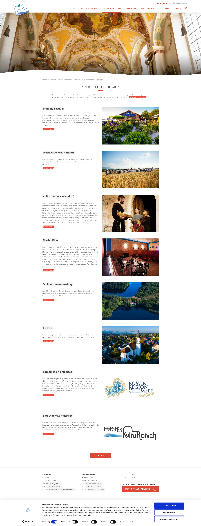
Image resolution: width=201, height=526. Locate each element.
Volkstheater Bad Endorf (58, 196)
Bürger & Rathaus (181, 3)
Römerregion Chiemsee (57, 371)
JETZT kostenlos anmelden (138, 489)
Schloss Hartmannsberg (58, 284)
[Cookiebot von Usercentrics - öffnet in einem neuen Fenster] (28, 521)
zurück (100, 455)
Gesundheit (131, 9)
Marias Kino (50, 240)
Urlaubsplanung (89, 9)
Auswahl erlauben (169, 512)
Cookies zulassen (169, 505)
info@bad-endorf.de (96, 489)
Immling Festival (53, 108)
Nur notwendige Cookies (169, 519)
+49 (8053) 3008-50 (94, 483)
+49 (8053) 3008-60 (94, 486)
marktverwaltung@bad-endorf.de (62, 489)
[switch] (75, 521)
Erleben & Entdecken (111, 9)
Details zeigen (125, 522)
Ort (75, 9)
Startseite (45, 80)
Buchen (177, 9)
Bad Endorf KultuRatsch (58, 415)
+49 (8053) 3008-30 (54, 486)
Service (166, 9)
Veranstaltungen (149, 9)
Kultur (84, 80)
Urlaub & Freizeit (164, 3)
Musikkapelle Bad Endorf (58, 152)
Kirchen (48, 328)
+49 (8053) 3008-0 (53, 483)
